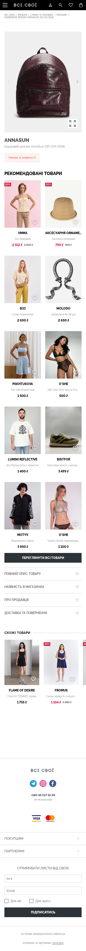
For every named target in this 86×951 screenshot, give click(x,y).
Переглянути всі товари (43, 558)
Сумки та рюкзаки (41, 15)
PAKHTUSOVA (22, 384)
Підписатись (43, 912)
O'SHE (63, 384)
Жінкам (22, 15)
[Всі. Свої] (26, 5)
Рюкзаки (61, 15)
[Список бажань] (71, 5)
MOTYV (22, 535)
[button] (77, 81)
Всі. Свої (9, 15)
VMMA (22, 233)
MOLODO (63, 308)
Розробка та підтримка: (43, 943)
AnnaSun (16, 140)
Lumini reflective (22, 459)
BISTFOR (63, 459)
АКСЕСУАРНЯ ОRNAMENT (63, 233)
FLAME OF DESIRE (22, 690)
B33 (23, 308)
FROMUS (61, 690)
